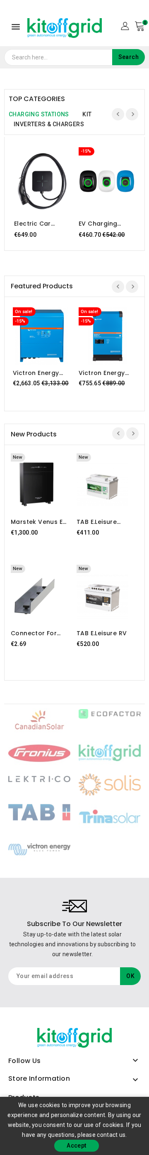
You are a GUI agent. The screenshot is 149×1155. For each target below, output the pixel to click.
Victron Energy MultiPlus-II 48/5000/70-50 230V (103, 373)
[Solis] (110, 784)
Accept (76, 1145)
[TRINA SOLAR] (110, 816)
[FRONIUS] (39, 752)
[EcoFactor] (110, 713)
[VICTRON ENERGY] (39, 848)
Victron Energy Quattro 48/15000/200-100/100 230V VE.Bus (36, 373)
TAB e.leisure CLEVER (97, 522)
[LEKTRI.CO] (39, 778)
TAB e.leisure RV (102, 633)
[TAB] (39, 811)
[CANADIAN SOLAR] (39, 720)
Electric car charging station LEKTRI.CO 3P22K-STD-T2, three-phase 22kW (41, 223)
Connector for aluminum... (34, 633)
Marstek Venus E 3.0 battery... (36, 522)
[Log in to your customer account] (125, 25)
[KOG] (110, 752)
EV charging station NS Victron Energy (102, 223)
